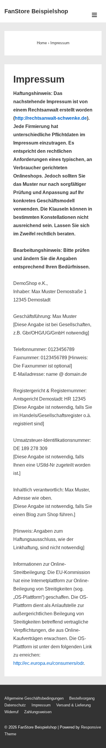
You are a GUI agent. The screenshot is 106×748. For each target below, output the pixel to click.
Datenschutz (15, 705)
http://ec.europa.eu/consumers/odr (48, 663)
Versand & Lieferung (73, 705)
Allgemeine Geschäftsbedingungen (34, 698)
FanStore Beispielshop (36, 11)
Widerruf (11, 712)
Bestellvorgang (82, 698)
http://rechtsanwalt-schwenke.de (51, 118)
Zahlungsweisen (38, 712)
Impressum (41, 705)
